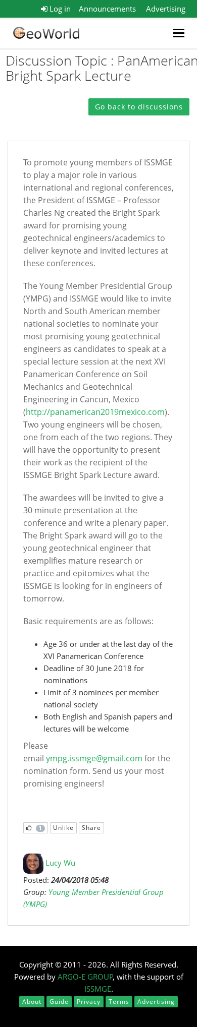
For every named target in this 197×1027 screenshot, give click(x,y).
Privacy (89, 1001)
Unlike (63, 827)
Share (91, 827)
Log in (59, 9)
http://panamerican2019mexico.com (95, 411)
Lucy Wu (60, 863)
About (31, 1001)
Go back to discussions (139, 106)
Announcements (107, 9)
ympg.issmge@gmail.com (94, 758)
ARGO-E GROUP (85, 977)
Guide (59, 1001)
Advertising (165, 9)
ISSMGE (97, 989)
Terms (119, 1001)
